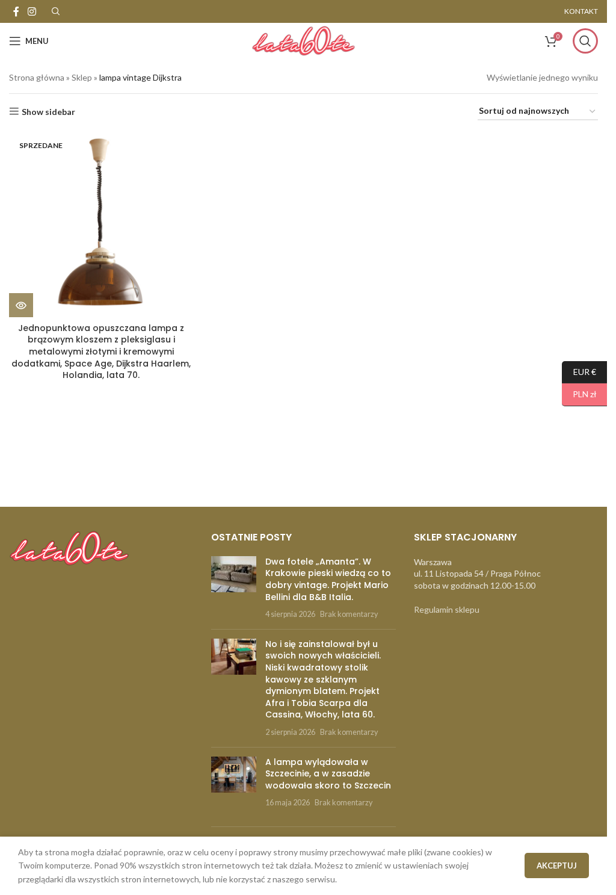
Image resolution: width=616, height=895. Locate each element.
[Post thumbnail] (233, 588)
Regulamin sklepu (446, 609)
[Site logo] (303, 40)
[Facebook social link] (16, 11)
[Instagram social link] (31, 11)
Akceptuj (557, 865)
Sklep (82, 77)
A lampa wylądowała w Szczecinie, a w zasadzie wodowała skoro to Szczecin (328, 773)
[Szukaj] (585, 41)
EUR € (579, 371)
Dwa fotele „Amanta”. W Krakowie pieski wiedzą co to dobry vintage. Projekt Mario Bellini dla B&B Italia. (328, 579)
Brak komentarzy (349, 614)
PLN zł (579, 394)
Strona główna (36, 77)
